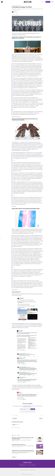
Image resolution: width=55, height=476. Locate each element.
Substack (23, 474)
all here (16, 289)
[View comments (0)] (15, 14)
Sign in (52, 1)
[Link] (10, 37)
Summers (18, 324)
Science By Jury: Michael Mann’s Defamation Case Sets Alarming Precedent (23, 438)
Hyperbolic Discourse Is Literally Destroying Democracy (23, 450)
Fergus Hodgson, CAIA (19, 446)
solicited (19, 58)
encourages (14, 386)
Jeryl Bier (15, 11)
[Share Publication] (44, 2)
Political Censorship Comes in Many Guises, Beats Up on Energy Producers (23, 445)
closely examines (38, 230)
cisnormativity (24, 272)
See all (14, 457)
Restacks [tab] (17, 424)
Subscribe (48, 1)
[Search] (42, 2)
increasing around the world (31, 152)
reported (34, 78)
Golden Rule (16, 142)
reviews (37, 144)
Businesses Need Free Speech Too (18, 444)
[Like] (13, 14)
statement (26, 324)
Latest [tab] (15, 435)
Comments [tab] (13, 424)
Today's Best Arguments (16, 5)
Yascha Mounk (16, 293)
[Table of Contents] (1, 238)
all (15, 206)
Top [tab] (12, 435)
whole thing (18, 116)
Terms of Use (31, 411)
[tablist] (15, 424)
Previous (15, 418)
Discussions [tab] (18, 435)
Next (40, 418)
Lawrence (14, 324)
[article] (27, 440)
